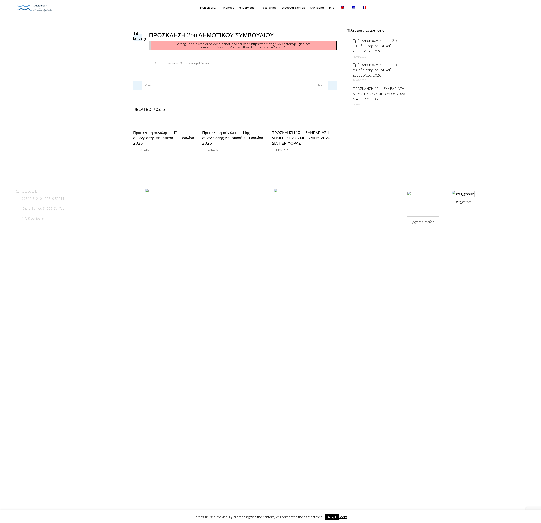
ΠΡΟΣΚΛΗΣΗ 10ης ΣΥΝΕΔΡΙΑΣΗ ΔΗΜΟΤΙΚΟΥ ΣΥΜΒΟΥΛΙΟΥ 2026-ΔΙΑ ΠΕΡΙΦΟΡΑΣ (302, 138)
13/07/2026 (282, 150)
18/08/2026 (144, 150)
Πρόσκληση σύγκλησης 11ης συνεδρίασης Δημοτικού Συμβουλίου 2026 (232, 138)
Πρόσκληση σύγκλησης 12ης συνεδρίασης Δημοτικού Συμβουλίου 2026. (163, 138)
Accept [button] (332, 517)
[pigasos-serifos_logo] (423, 194)
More (343, 517)
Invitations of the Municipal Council (188, 63)
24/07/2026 (213, 150)
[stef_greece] (463, 194)
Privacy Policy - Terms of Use (425, 232)
